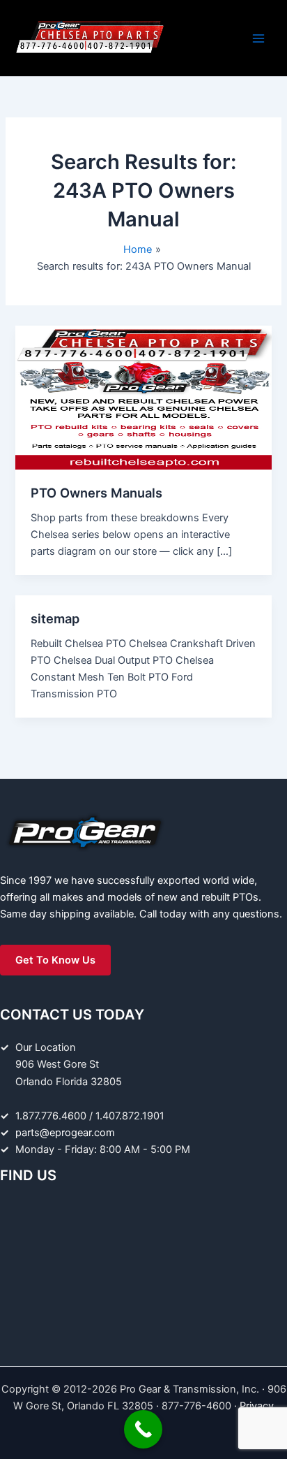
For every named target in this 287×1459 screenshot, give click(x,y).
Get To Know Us (55, 960)
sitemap (55, 618)
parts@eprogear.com (65, 1132)
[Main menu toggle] (258, 38)
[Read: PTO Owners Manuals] (143, 397)
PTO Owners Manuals (96, 492)
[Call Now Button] (143, 1429)
